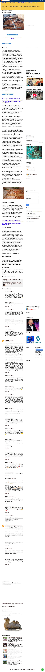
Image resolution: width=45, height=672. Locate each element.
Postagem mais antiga (19, 603)
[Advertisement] (12, 594)
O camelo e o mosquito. (7, 610)
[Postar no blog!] (4, 280)
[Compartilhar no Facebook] (6, 280)
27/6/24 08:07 (11, 375)
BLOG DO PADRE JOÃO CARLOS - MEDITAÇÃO (19, 2)
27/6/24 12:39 (11, 496)
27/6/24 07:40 (11, 340)
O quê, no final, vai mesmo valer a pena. (15, 637)
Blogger (33, 669)
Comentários (30, 169)
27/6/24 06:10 (11, 291)
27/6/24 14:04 (11, 515)
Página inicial (13, 604)
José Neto (7, 340)
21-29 (6, 282)
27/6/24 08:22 (11, 386)
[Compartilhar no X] (5, 280)
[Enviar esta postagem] (19, 279)
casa (3, 283)
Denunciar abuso (30, 221)
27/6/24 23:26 (11, 541)
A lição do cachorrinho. (12, 643)
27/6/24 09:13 (11, 439)
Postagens (30, 167)
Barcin (25, 669)
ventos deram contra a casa (17, 283)
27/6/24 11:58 (11, 472)
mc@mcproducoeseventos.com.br (34, 218)
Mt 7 (12, 283)
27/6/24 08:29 (11, 408)
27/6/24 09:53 (11, 462)
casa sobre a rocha (8, 283)
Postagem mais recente (6, 603)
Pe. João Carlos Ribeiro (32, 174)
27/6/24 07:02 (11, 302)
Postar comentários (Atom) (10, 606)
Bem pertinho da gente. (12, 649)
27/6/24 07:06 (11, 309)
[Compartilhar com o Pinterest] (7, 280)
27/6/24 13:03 (11, 506)
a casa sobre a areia (10, 282)
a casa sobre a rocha (17, 282)
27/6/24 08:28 (11, 394)
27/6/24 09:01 (11, 428)
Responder (7, 298)
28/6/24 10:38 (9, 548)
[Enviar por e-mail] (3, 280)
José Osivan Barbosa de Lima (10, 525)
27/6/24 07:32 (11, 329)
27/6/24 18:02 (18, 525)
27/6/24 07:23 (11, 319)
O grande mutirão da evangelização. (14, 660)
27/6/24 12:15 (13, 478)
